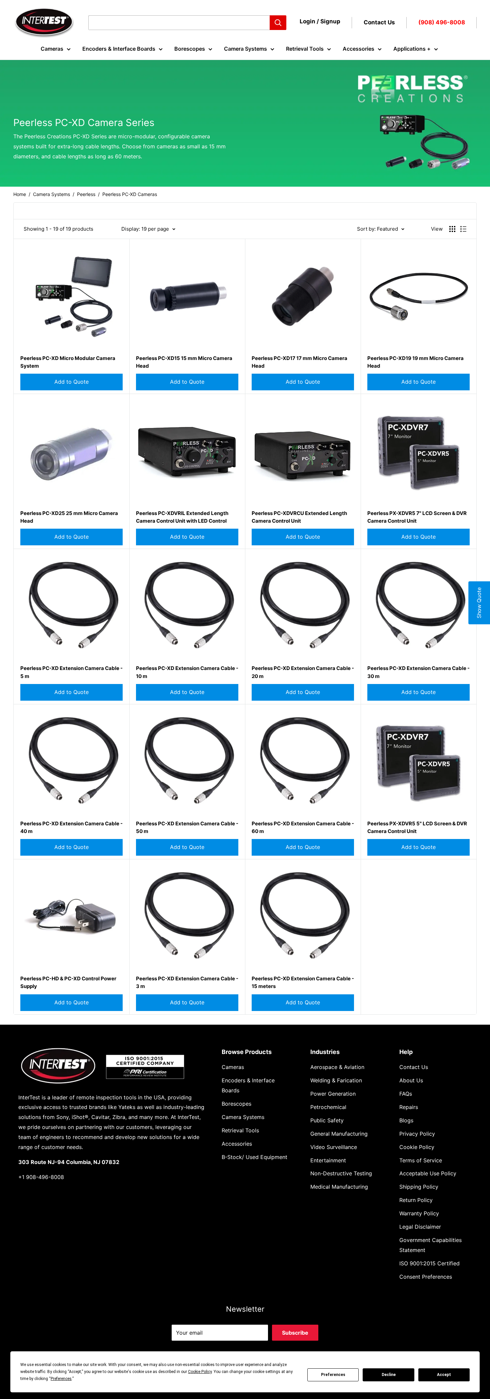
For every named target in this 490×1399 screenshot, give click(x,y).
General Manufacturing (339, 1133)
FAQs (405, 1093)
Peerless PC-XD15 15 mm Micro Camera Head (184, 362)
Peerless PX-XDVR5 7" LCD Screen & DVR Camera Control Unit (417, 517)
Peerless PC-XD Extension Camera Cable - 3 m (187, 982)
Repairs (408, 1107)
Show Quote (479, 602)
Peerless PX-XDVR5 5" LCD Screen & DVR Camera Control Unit (417, 827)
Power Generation (333, 1093)
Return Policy (416, 1200)
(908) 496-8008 (441, 22)
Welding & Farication (336, 1080)
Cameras (52, 48)
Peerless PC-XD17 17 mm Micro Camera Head (299, 362)
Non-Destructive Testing (341, 1173)
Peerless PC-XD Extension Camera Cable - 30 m (418, 672)
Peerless (86, 194)
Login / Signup (320, 21)
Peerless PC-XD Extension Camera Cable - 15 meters (303, 982)
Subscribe (295, 1332)
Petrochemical (328, 1107)
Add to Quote (71, 381)
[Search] (278, 22)
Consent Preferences (425, 1276)
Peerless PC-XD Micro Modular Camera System (67, 362)
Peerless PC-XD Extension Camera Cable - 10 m (187, 672)
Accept (444, 1374)
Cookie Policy (416, 1147)
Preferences (333, 1374)
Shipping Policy (418, 1186)
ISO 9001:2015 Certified (429, 1263)
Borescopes (189, 48)
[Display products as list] (463, 229)
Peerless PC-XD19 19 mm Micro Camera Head (415, 362)
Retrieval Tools (305, 48)
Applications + (412, 48)
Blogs (406, 1120)
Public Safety (327, 1120)
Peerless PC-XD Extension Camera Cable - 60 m (303, 827)
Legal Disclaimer (420, 1226)
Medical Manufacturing (339, 1186)
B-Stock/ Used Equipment (254, 1157)
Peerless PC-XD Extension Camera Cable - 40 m (71, 827)
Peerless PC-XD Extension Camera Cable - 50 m (187, 827)
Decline (389, 1374)
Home (19, 194)
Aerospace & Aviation (337, 1067)
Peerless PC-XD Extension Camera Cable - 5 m (71, 672)
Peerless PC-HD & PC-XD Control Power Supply (68, 982)
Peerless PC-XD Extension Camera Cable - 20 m (303, 672)
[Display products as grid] (452, 229)
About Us (411, 1080)
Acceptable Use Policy (427, 1173)
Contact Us (379, 22)
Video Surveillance (333, 1147)
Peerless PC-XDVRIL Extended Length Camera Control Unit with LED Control (182, 517)
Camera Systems (245, 48)
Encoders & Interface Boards (118, 48)
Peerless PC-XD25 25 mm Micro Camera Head (69, 517)
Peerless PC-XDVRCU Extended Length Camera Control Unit (299, 517)
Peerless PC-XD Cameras (129, 194)
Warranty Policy (419, 1213)
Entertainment (328, 1160)
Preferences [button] (61, 1378)
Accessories (358, 48)
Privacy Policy (417, 1133)
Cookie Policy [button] (200, 1371)
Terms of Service (420, 1160)
